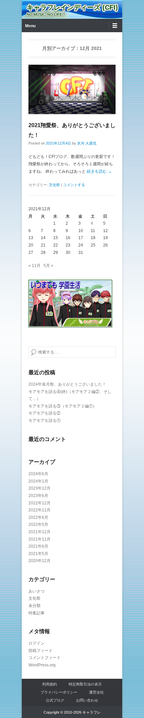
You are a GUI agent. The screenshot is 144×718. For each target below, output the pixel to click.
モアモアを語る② (44, 413)
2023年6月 (38, 495)
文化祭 (54, 185)
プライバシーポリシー (59, 692)
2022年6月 (38, 517)
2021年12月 (39, 532)
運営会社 (96, 692)
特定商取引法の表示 (85, 684)
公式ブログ (55, 700)
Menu (30, 25)
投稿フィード (40, 650)
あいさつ (36, 591)
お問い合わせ (87, 700)
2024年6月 (38, 474)
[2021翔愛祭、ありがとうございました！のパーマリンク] (72, 89)
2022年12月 (39, 503)
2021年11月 (39, 539)
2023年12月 (39, 488)
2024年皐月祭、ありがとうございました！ (67, 384)
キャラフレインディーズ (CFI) (72, 7)
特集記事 (36, 613)
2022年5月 (38, 524)
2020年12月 (39, 560)
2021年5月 (38, 553)
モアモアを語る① (44, 420)
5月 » (48, 265)
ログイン (36, 643)
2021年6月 (38, 546)
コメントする (74, 185)
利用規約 (49, 684)
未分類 (34, 605)
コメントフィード (44, 657)
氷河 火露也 (86, 143)
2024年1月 (38, 481)
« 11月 (34, 265)
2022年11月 (39, 510)
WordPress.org (42, 665)
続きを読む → (99, 171)
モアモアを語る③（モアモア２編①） (62, 406)
